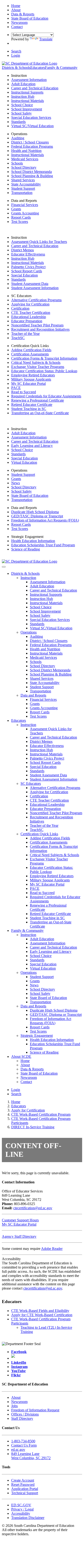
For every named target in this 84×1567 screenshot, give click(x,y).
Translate (45, 39)
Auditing (17, 138)
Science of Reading (25, 549)
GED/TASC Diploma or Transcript (37, 516)
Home (25, 1061)
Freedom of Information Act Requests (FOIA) (45, 520)
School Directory (23, 167)
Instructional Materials (27, 101)
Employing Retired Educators (33, 375)
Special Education (24, 275)
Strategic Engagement (37, 1036)
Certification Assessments (30, 354)
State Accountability (26, 184)
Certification (20, 308)
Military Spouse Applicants (31, 379)
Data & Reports (32, 1069)
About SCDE (21, 1057)
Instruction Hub (22, 96)
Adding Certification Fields (31, 350)
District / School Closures (30, 142)
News (15, 483)
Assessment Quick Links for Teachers (39, 242)
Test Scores (19, 222)
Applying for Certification (30, 304)
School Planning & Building (32, 176)
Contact (26, 1082)
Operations (29, 632)
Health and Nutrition (26, 151)
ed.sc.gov (18, 1449)
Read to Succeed (23, 392)
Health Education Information (33, 541)
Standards (18, 122)
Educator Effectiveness (28, 254)
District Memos (22, 250)
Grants (16, 209)
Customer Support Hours (20, 1220)
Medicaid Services (24, 159)
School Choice (22, 105)
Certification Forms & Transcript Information (44, 358)
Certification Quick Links (39, 834)
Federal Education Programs (32, 146)
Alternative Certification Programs (36, 300)
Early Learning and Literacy (32, 446)
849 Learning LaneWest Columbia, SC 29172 (31, 1456)
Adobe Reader (52, 1249)
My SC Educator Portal (28, 384)
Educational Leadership (28, 317)
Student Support (23, 188)
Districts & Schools (16, 68)
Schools (17, 163)
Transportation (21, 193)
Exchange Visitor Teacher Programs (37, 367)
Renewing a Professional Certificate (37, 400)
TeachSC (18, 338)
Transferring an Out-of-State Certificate (40, 413)
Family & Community (61, 68)
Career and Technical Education (34, 88)
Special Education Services (31, 117)
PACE (16, 388)
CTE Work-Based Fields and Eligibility (40, 1311)
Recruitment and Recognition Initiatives (40, 329)
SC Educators (31, 783)
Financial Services (24, 205)
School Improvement (26, 109)
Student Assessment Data (29, 284)
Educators (37, 68)
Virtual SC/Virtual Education (32, 126)
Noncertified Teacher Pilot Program (37, 325)
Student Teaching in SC (28, 409)
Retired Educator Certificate (31, 405)
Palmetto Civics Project (28, 267)
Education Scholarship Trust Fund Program (43, 545)
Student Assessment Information (35, 288)
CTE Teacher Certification (30, 313)
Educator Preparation (26, 321)
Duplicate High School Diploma (35, 512)
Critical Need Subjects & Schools (35, 363)
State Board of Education (29, 496)
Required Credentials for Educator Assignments (46, 396)
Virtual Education (24, 462)
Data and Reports (33, 695)
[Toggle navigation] (4, 567)
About (25, 1065)
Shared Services (23, 180)
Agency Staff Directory (19, 1236)
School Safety (21, 113)
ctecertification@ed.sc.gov (32, 1208)
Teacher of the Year (25, 334)
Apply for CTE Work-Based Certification (41, 1315)
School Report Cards (26, 271)
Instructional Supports (27, 92)
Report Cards (21, 217)
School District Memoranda (31, 172)
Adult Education (23, 84)
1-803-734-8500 (23, 1441)
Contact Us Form (24, 1445)
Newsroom (29, 1078)
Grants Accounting (25, 213)
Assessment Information (29, 80)
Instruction (28, 578)
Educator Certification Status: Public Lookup (44, 371)
